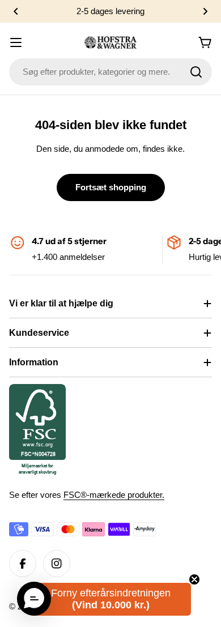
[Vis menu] (16, 42)
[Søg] (196, 72)
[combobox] (110, 72)
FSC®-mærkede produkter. (113, 495)
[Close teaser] (194, 579)
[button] (16, 11)
